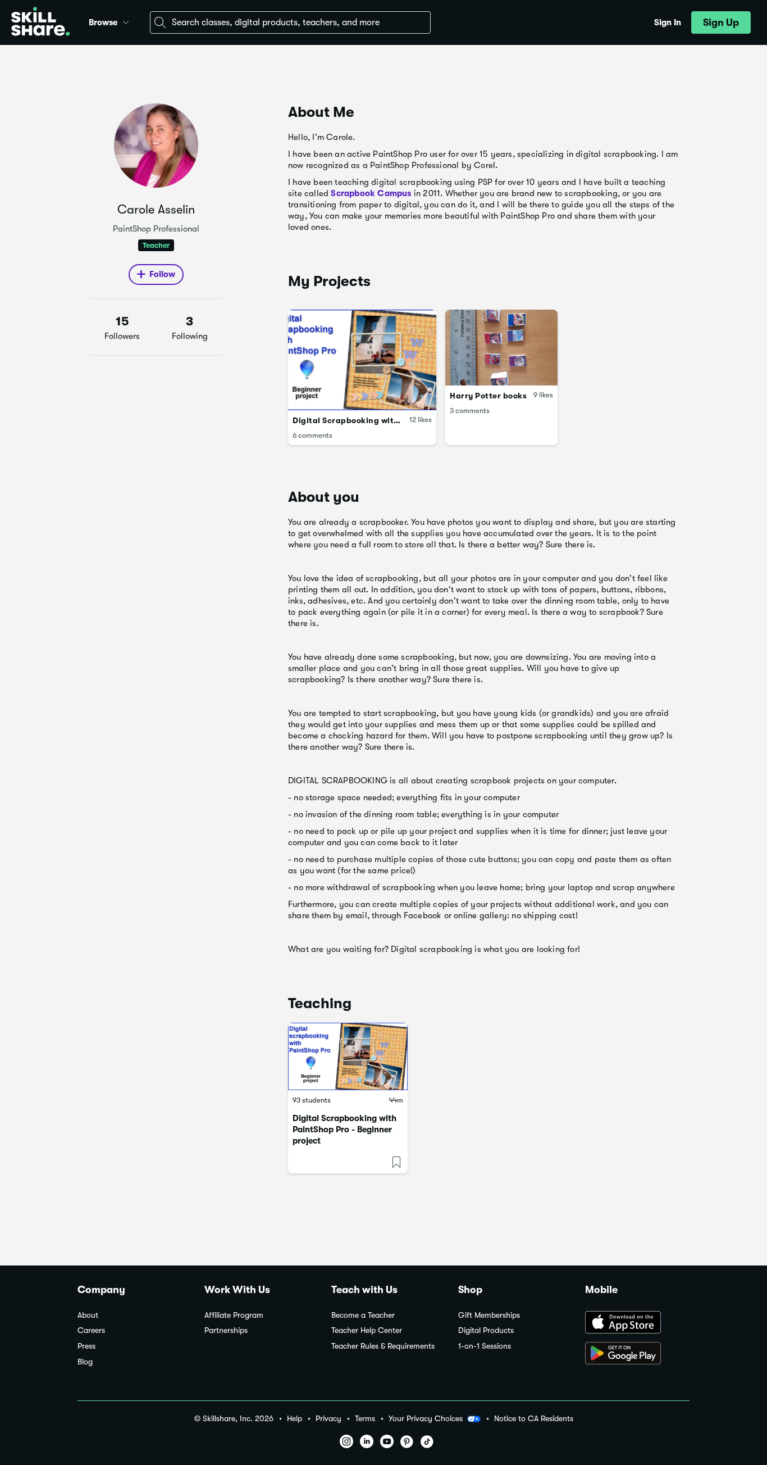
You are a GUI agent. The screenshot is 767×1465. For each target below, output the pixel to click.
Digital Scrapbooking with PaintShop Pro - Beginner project (344, 1129)
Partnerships (226, 1330)
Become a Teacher (363, 1315)
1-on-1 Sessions (484, 1346)
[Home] (40, 23)
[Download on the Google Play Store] (637, 1354)
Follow (162, 274)
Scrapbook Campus (371, 193)
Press (86, 1346)
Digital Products (486, 1330)
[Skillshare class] (348, 1056)
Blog (85, 1362)
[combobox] (290, 22)
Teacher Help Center (366, 1330)
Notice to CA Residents (533, 1418)
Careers (91, 1330)
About (87, 1315)
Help (294, 1418)
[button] (126, 20)
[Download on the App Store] (637, 1323)
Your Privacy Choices (426, 1418)
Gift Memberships (489, 1315)
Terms (365, 1418)
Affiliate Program (233, 1315)
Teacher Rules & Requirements (383, 1346)
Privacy (328, 1418)
